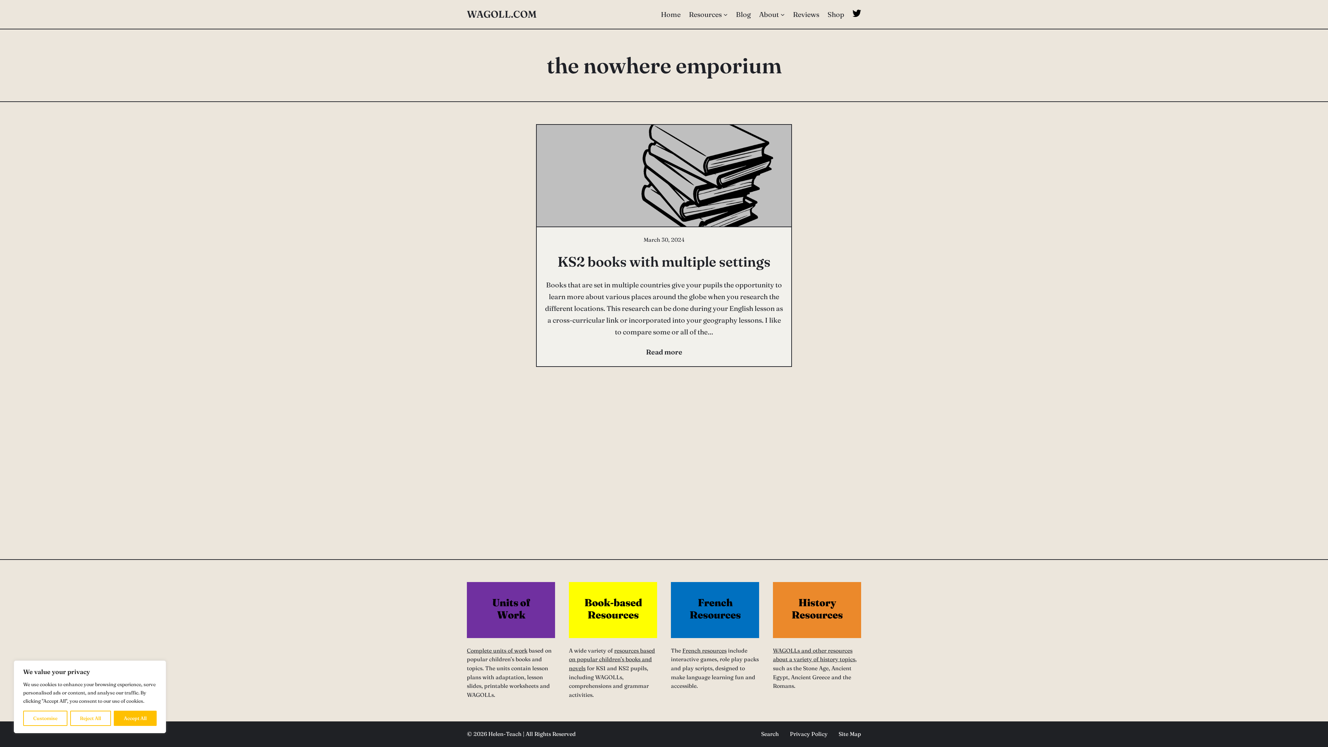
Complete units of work (497, 650)
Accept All (135, 718)
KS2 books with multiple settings (664, 261)
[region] (90, 697)
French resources (704, 650)
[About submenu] (783, 14)
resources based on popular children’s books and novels (612, 659)
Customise (45, 718)
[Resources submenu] (725, 14)
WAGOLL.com (502, 14)
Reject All (90, 718)
